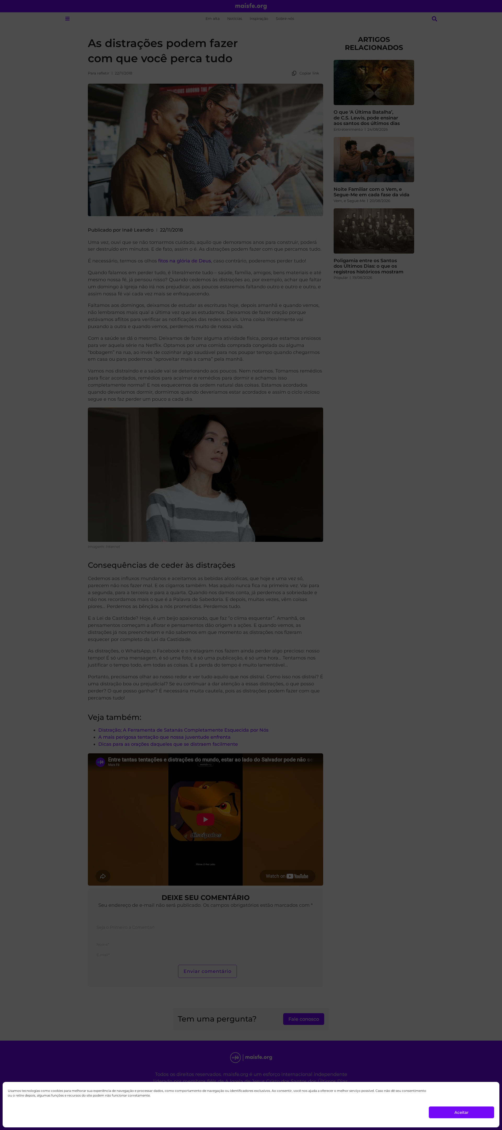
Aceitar (461, 1112)
